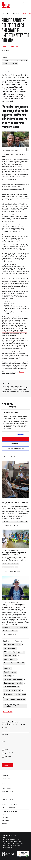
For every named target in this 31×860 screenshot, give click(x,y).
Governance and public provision (14, 60)
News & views (6, 788)
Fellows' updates (13, 13)
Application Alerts (9, 753)
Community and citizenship (14, 663)
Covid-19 (7, 668)
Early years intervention (13, 679)
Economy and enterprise (13, 683)
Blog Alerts (7, 756)
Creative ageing (10, 672)
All (3, 13)
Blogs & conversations (10, 46)
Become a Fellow (8, 799)
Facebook (5, 823)
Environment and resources (14, 699)
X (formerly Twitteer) (9, 811)
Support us (6, 778)
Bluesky (5, 814)
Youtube (5, 826)
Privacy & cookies (8, 807)
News (6, 749)
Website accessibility (10, 804)
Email (3, 741)
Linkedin (5, 817)
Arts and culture (10, 648)
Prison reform (7, 567)
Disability (7, 676)
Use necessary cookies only (16, 448)
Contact (5, 780)
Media (4, 783)
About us (5, 775)
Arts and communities (12, 644)
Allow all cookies (15, 439)
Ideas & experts (7, 791)
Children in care (10, 655)
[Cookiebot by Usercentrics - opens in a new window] (9, 407)
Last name (5, 734)
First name (5, 727)
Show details (20, 434)
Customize (14, 443)
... (16, 567)
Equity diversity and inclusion (11, 705)
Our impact (6, 794)
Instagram (5, 820)
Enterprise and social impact (15, 694)
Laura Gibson (5, 50)
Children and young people (14, 652)
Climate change (10, 659)
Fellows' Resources (9, 796)
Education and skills (10, 563)
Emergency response (10, 63)
